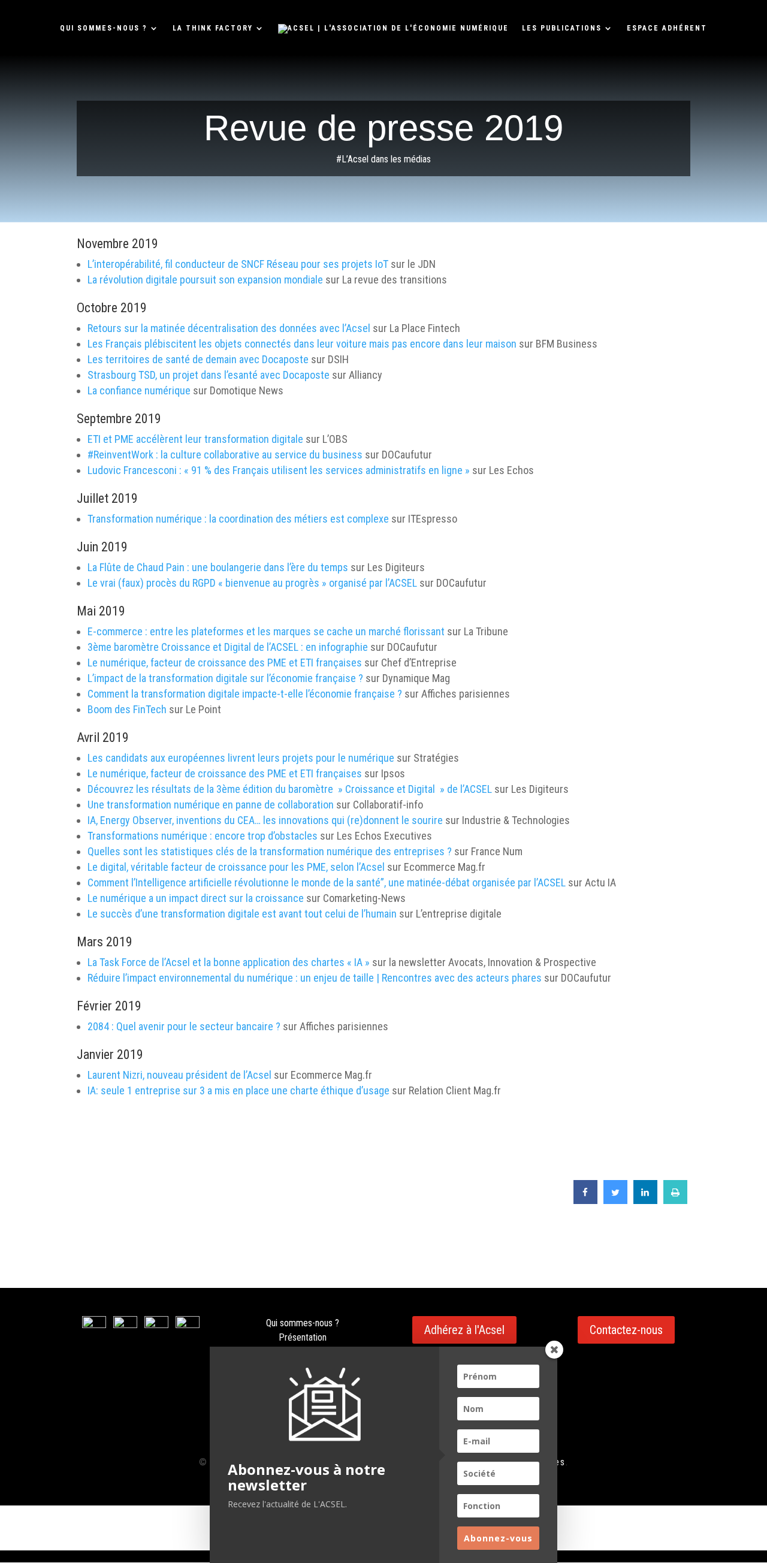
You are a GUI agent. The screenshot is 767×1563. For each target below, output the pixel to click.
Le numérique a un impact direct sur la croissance (195, 898)
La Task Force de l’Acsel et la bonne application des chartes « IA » (228, 962)
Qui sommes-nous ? (302, 1323)
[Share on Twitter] (615, 1200)
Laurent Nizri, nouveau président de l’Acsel (180, 1075)
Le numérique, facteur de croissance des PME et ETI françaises (224, 662)
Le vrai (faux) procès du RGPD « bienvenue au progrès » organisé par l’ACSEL (252, 583)
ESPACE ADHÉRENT (667, 28)
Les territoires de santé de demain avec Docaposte (198, 359)
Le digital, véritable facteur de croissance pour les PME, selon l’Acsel (236, 867)
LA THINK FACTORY (213, 28)
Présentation (303, 1337)
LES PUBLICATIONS (562, 28)
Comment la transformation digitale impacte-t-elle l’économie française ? (244, 693)
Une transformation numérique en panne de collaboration (210, 804)
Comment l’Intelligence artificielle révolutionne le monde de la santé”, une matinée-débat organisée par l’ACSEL (326, 882)
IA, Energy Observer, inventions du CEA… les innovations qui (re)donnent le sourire (265, 820)
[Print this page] (675, 1200)
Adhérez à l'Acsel (464, 1330)
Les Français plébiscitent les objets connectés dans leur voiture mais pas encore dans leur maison (302, 343)
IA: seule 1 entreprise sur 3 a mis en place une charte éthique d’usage (238, 1090)
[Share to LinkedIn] (645, 1200)
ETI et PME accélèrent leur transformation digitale (195, 439)
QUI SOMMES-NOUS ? (103, 28)
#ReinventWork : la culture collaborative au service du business (225, 454)
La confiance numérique (139, 390)
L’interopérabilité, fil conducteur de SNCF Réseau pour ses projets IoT (237, 264)
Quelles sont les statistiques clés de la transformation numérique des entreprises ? (269, 851)
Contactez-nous (626, 1330)
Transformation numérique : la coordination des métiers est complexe (238, 518)
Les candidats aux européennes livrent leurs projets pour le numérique (240, 758)
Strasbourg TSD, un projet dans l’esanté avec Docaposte (208, 375)
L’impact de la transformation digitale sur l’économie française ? (225, 678)
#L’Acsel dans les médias (383, 159)
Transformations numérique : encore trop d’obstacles (202, 835)
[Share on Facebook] (585, 1200)
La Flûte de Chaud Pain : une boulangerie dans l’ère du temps (217, 567)
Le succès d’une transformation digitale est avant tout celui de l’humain (242, 913)
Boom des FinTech (127, 709)
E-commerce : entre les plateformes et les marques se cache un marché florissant (266, 631)
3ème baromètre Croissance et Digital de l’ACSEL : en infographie (227, 647)
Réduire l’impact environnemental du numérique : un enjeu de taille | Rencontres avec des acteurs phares (314, 977)
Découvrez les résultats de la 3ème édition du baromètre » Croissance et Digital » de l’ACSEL (289, 789)
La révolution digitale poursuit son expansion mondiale (205, 279)
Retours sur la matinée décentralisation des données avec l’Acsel (228, 328)
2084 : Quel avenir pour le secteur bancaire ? (183, 1026)
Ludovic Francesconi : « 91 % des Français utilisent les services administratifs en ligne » (278, 470)
